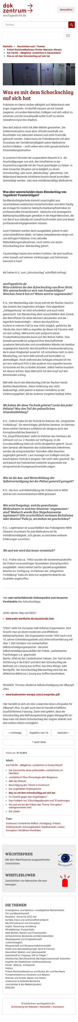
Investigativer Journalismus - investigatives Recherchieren (34, 910)
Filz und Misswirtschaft (17, 913)
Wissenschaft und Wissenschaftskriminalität (28, 945)
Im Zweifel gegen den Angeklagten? (28, 796)
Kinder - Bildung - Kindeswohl (20, 965)
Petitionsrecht (13, 827)
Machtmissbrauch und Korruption (22, 923)
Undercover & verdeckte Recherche (22, 981)
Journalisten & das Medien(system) (23, 984)
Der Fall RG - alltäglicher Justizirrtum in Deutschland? (34, 765)
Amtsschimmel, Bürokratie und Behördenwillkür (29, 936)
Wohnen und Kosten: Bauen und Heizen (25, 978)
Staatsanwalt (48, 827)
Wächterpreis (19, 854)
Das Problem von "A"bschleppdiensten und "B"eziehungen (39, 800)
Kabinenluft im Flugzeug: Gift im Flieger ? (26, 955)
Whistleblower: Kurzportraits (19, 929)
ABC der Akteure (17, 781)
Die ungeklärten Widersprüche (25, 788)
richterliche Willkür (28, 823)
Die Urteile (14, 811)
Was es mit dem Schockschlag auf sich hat (32, 792)
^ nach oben (39, 742)
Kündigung (45, 823)
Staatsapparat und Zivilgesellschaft (23, 939)
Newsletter (66, 9)
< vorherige (15, 732)
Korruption (11, 830)
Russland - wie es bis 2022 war (21, 916)
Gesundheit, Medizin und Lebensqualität (25, 952)
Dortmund (11, 823)
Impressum (58, 1007)
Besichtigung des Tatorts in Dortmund (29, 785)
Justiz (60, 827)
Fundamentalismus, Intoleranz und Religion (27, 974)
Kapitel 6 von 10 (39, 732)
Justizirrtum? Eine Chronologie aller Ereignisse (33, 777)
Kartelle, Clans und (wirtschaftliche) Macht (26, 920)
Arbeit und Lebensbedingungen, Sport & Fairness (30, 949)
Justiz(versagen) (13, 942)
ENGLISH (10, 987)
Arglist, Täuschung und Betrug (20, 926)
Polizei (56, 823)
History (9, 968)
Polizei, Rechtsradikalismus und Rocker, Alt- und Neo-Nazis (35, 971)
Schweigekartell (31, 827)
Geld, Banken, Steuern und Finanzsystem (26, 933)
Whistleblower (20, 875)
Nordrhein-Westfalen (30, 830)
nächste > (63, 732)
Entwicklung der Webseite (25, 1007)
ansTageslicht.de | (46, 1003)
